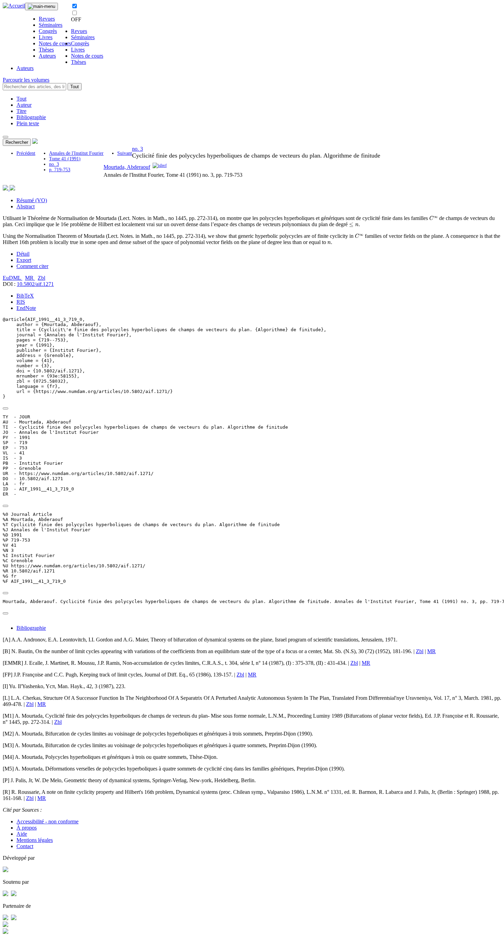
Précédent (25, 153)
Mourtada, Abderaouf (127, 167)
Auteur (24, 105)
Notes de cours (55, 43)
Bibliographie (31, 117)
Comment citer (32, 266)
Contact (24, 846)
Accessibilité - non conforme (47, 821)
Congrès (48, 31)
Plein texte (27, 123)
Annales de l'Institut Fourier (76, 153)
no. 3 (54, 164)
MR (30, 278)
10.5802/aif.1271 (35, 284)
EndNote (26, 308)
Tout (74, 86)
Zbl (41, 278)
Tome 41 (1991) (65, 158)
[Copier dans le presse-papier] (5, 408)
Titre (21, 111)
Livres (45, 37)
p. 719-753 (59, 169)
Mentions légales (34, 840)
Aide (21, 834)
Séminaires (50, 25)
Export (23, 260)
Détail (22, 254)
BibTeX (25, 296)
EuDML (12, 278)
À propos (26, 828)
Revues (47, 19)
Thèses (46, 50)
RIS (20, 302)
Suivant (124, 153)
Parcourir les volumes (26, 80)
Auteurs (47, 56)
